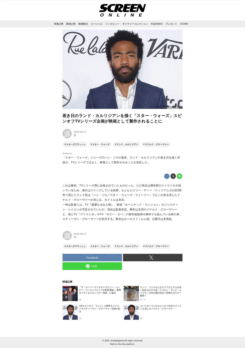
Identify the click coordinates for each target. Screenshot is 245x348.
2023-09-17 (80, 132)
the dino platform (126, 344)
